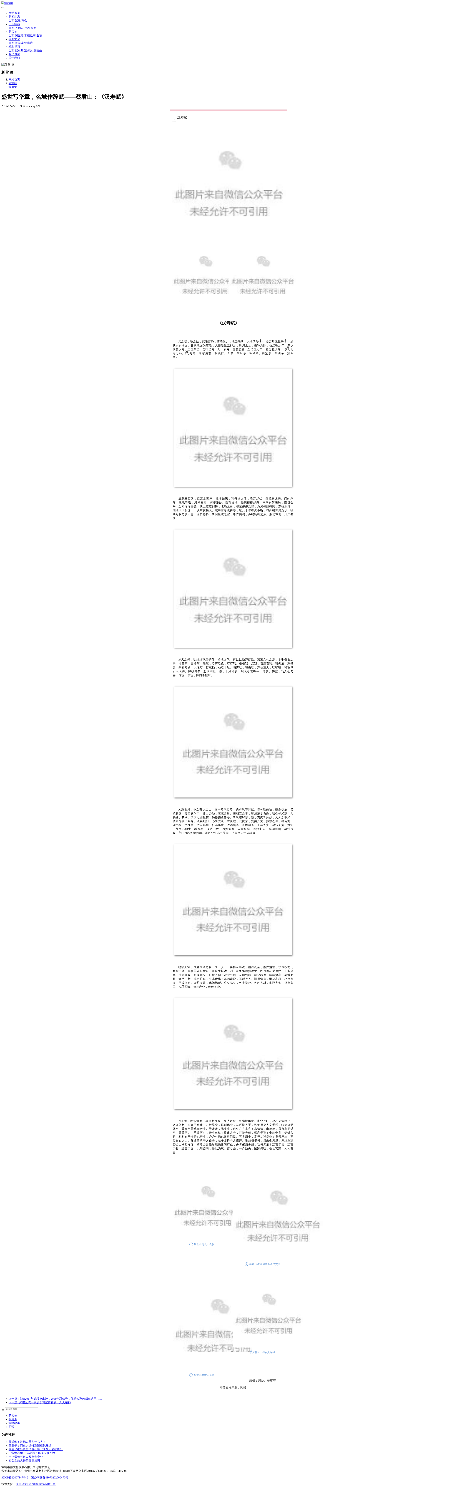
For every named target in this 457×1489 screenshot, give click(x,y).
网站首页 (14, 12)
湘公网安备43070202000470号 (49, 1477)
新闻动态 (14, 16)
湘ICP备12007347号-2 (14, 1477)
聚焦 (18, 20)
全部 (11, 20)
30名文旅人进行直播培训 (24, 1460)
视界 (27, 27)
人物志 (19, 27)
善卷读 (19, 42)
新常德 (13, 31)
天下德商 (14, 24)
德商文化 (14, 39)
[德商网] (228, 3)
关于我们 (14, 57)
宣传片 (28, 50)
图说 (39, 35)
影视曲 (38, 50)
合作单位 (14, 54)
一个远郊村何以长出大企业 (26, 1456)
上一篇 (55, 1398)
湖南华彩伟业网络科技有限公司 (36, 1484)
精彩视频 (14, 46)
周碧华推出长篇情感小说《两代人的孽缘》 (36, 1449)
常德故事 (30, 35)
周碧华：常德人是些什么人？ (27, 1441)
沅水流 (28, 42)
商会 (24, 20)
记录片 (19, 50)
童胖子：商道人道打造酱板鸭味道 (30, 1445)
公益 (33, 27)
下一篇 (40, 1402)
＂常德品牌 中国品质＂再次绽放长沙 (32, 1453)
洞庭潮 (19, 35)
